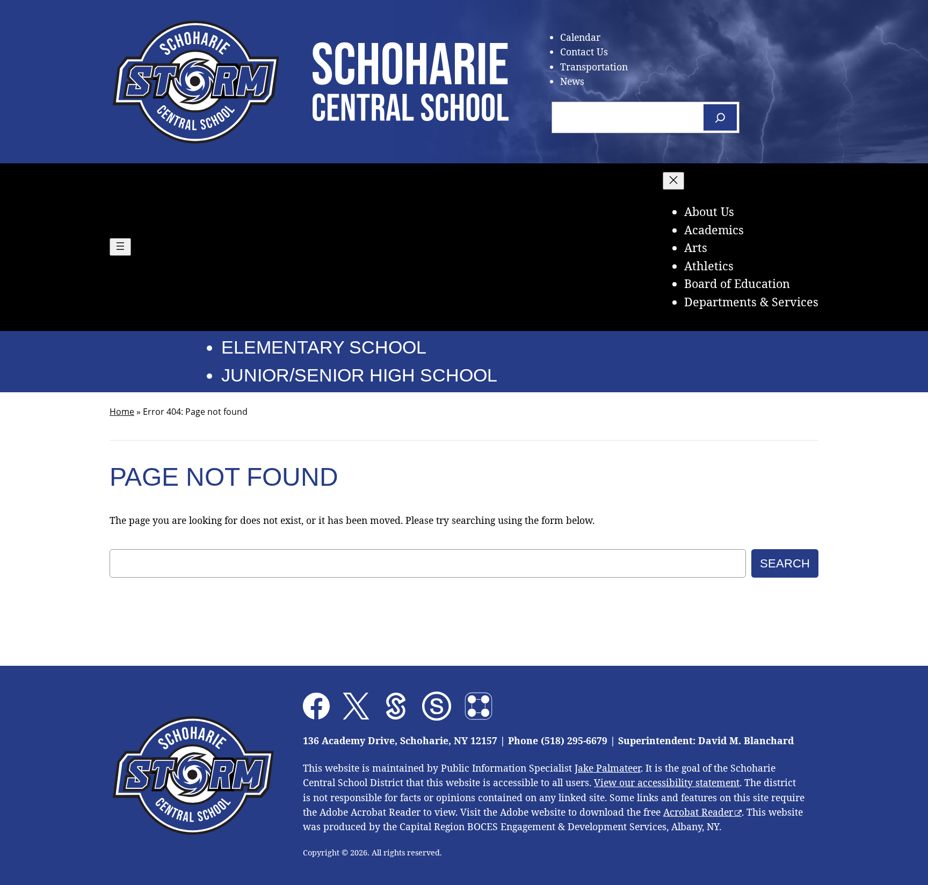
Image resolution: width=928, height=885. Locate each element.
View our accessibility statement (667, 782)
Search (785, 563)
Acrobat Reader (698, 811)
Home (122, 412)
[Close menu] (673, 181)
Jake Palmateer (608, 767)
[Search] (720, 117)
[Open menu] (120, 247)
